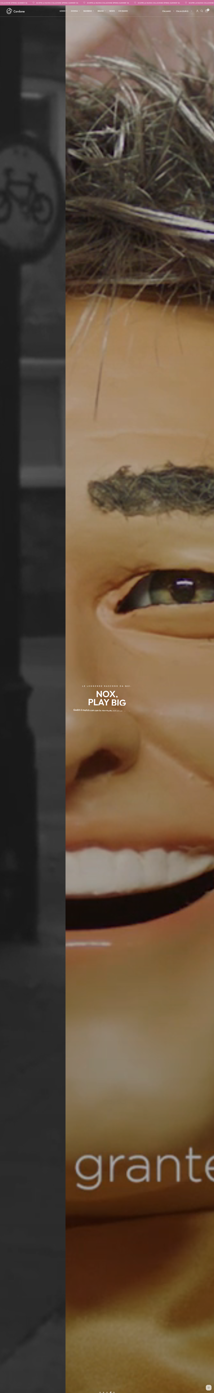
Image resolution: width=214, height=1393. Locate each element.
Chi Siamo (123, 11)
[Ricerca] (201, 11)
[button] (107, 721)
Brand (101, 11)
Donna (74, 11)
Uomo (62, 11)
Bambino (87, 11)
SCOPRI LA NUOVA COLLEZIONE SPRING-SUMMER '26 (39, 3)
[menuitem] (63, 11)
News (112, 11)
